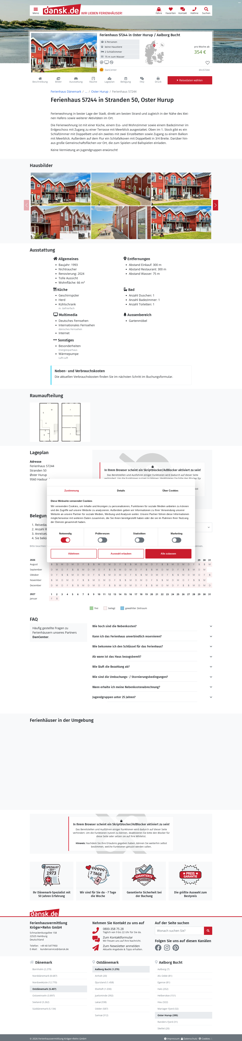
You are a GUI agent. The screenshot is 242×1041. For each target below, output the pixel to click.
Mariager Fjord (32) (168, 1008)
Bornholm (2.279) (41, 969)
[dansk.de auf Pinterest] (175, 947)
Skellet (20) (163, 1028)
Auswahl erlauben (121, 553)
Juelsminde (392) (104, 995)
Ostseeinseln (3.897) (43, 995)
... (86, 91)
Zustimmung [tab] (71, 490)
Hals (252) (163, 988)
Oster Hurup (99, 91)
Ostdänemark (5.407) (44, 988)
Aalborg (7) (163, 969)
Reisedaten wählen (191, 80)
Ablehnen (73, 553)
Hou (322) (163, 1002)
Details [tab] (121, 490)
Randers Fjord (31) (168, 1021)
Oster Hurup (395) (168, 1015)
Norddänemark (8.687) (44, 975)
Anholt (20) (101, 975)
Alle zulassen (168, 553)
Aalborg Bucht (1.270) (107, 969)
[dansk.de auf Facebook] (158, 947)
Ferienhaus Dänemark (66, 91)
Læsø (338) (101, 1002)
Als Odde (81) (165, 975)
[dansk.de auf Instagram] (167, 947)
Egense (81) (164, 982)
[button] (36, 10)
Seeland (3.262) (40, 1002)
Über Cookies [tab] (170, 490)
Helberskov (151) (167, 995)
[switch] (102, 540)
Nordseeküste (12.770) (44, 982)
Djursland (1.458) (104, 982)
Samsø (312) (101, 1015)
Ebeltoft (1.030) (103, 988)
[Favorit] (208, 63)
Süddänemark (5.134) (44, 1008)
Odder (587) (101, 1008)
